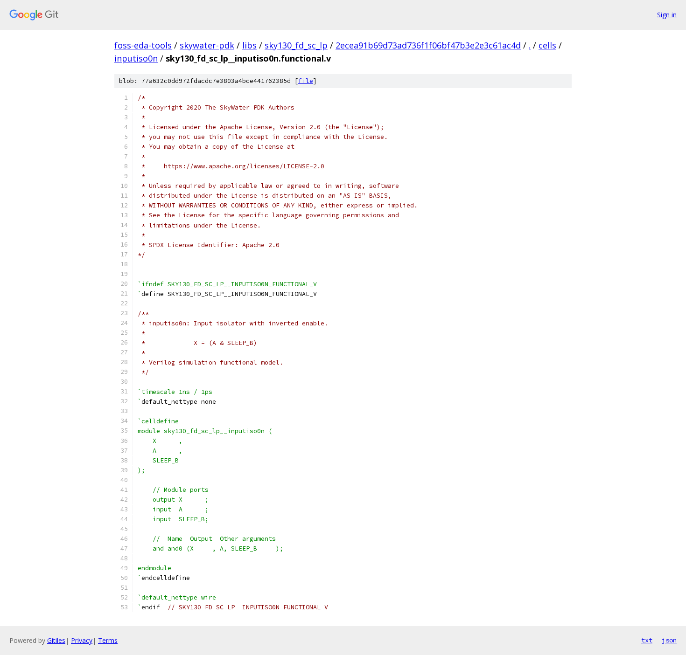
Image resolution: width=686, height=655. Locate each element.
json (669, 640)
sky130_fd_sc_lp (296, 45)
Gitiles (56, 640)
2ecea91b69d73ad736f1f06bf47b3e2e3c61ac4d (428, 45)
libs (249, 45)
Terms (108, 640)
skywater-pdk (207, 45)
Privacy (81, 640)
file (305, 81)
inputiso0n (136, 58)
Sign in (667, 14)
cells (547, 45)
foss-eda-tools (143, 45)
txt (646, 640)
